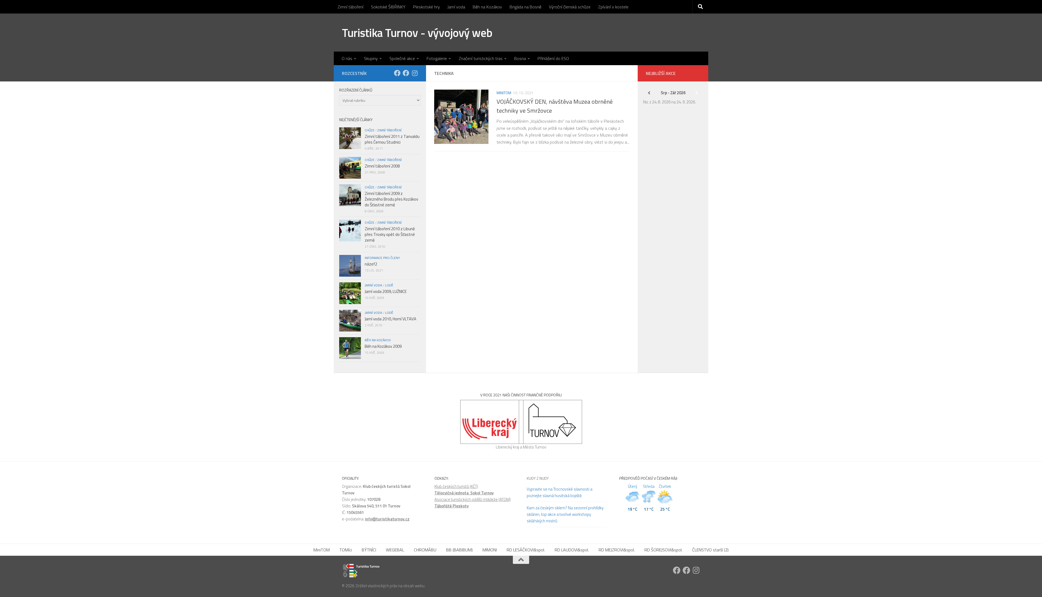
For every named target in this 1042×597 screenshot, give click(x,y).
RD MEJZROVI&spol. (617, 550)
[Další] (697, 93)
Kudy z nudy (538, 478)
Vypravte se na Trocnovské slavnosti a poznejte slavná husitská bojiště (559, 492)
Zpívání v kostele (613, 7)
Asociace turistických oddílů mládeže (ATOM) (472, 499)
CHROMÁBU (425, 550)
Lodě (389, 285)
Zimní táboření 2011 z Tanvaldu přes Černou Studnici (392, 139)
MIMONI (489, 550)
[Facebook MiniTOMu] (406, 73)
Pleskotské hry (426, 7)
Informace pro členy (382, 257)
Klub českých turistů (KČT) (456, 486)
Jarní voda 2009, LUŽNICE (386, 291)
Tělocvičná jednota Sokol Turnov (464, 493)
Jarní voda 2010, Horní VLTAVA (390, 319)
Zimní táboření (350, 7)
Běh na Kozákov (487, 7)
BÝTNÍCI (369, 550)
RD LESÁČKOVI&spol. (526, 550)
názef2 (371, 264)
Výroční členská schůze (569, 7)
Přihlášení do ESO (553, 58)
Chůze (369, 130)
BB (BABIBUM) (459, 550)
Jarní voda (456, 7)
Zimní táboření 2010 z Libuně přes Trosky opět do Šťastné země (390, 234)
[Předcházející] (649, 93)
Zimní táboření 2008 (382, 166)
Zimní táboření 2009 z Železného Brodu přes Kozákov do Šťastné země (391, 199)
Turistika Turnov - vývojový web (417, 32)
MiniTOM (504, 93)
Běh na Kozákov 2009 (383, 346)
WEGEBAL (395, 550)
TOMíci (345, 550)
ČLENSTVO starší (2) (710, 550)
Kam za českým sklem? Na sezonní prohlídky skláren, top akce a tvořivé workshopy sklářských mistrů (565, 514)
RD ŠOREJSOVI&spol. (663, 550)
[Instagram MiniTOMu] (414, 73)
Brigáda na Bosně (525, 7)
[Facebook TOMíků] (397, 73)
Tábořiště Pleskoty (451, 506)
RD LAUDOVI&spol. (572, 550)
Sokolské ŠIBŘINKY (388, 7)
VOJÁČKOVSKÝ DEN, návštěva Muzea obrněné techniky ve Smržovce (555, 106)
